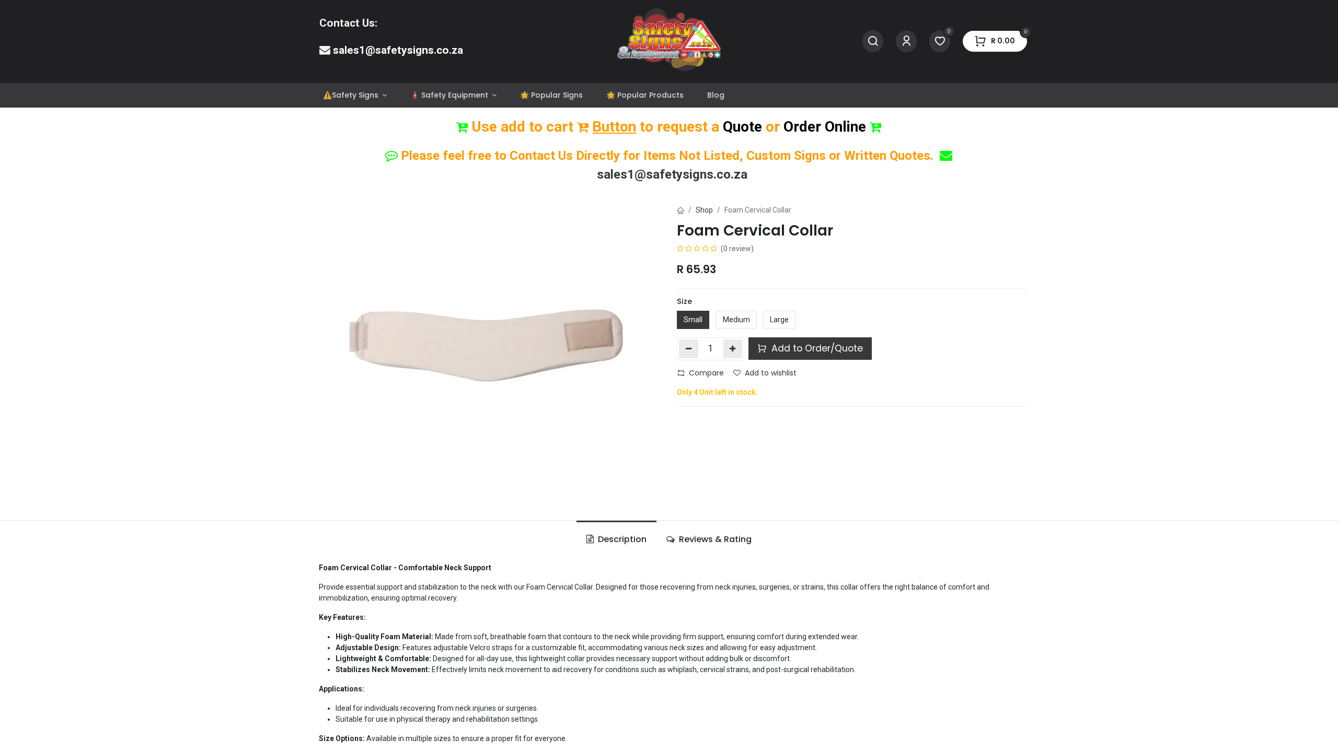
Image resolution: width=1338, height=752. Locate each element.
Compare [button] (706, 373)
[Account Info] (906, 41)
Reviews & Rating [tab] (714, 539)
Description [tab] (621, 539)
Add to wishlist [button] (771, 373)
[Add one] (733, 348)
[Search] (872, 41)
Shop (704, 210)
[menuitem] (354, 95)
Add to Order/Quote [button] (816, 348)
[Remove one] (688, 348)
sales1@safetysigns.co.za (398, 50)
